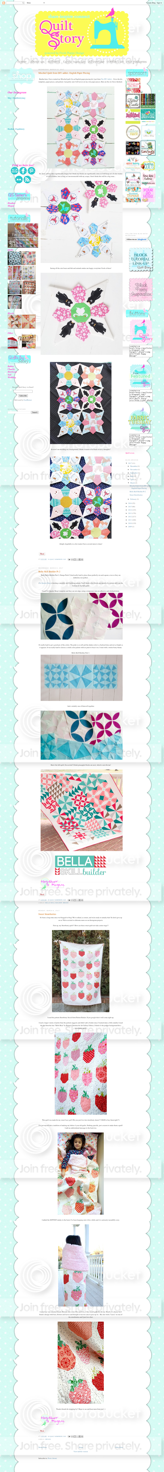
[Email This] (72, 559)
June (132, 476)
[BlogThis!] (75, 559)
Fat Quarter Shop (45, 583)
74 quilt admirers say (57, 559)
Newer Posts (42, 1447)
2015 (130, 506)
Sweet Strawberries (47, 914)
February (133, 499)
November (134, 469)
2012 (130, 516)
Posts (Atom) (52, 1458)
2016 (130, 503)
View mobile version (81, 1451)
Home (81, 1447)
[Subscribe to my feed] (27, 183)
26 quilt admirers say (57, 900)
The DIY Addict (106, 79)
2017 (130, 463)
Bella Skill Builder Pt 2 (49, 571)
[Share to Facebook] (79, 559)
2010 (130, 523)
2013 (130, 513)
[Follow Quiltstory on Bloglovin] (137, 240)
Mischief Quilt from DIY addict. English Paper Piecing (64, 72)
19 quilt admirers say (57, 1436)
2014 (130, 510)
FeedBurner (28, 400)
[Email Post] (69, 559)
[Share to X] (77, 559)
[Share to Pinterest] (82, 559)
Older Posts (119, 1447)
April (132, 479)
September (134, 473)
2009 (130, 526)
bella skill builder (53, 902)
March (132, 483)
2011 (130, 520)
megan (65, 902)
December (134, 466)
